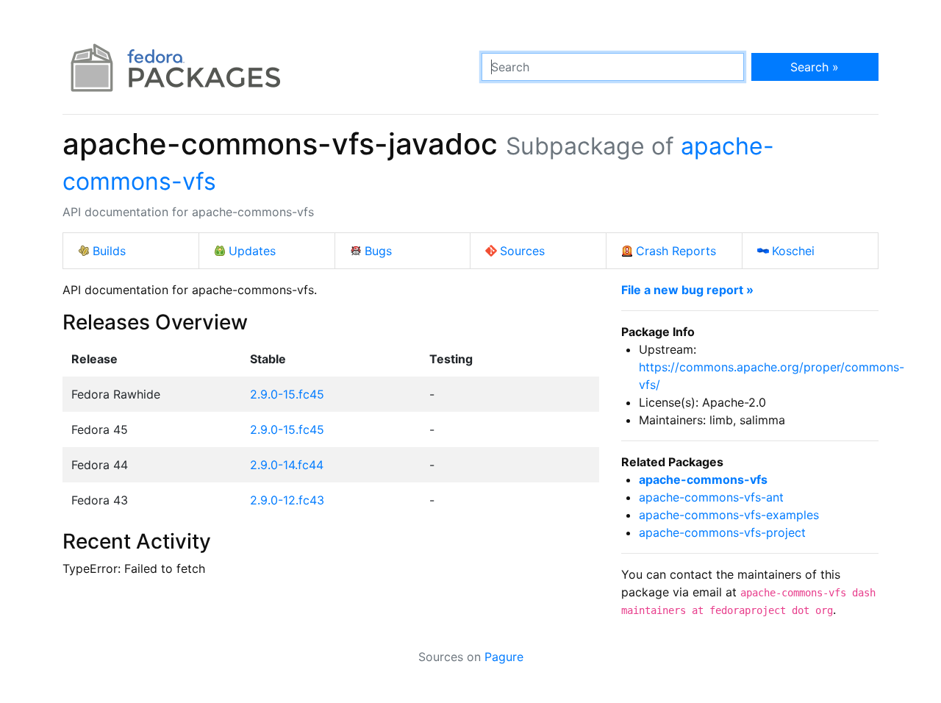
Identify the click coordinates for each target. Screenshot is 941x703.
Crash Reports (676, 250)
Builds (109, 250)
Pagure (503, 656)
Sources (522, 250)
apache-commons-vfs (703, 479)
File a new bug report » (687, 289)
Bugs (378, 250)
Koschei (793, 250)
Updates (252, 250)
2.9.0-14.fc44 (286, 464)
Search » (814, 67)
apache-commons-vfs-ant (711, 497)
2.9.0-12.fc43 (287, 500)
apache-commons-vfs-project (722, 532)
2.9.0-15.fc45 (287, 394)
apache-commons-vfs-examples (729, 514)
